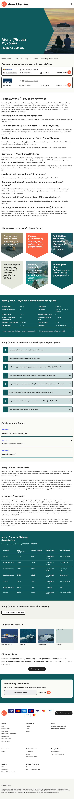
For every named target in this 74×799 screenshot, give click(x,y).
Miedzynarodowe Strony (33, 769)
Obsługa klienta (5, 728)
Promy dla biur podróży (57, 754)
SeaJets (43, 147)
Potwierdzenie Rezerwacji (58, 728)
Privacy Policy (5, 769)
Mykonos (35, 59)
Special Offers (5, 736)
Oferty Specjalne (6, 738)
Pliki (2, 767)
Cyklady (25, 59)
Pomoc (3, 751)
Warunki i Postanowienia (8, 772)
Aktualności (29, 751)
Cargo (28, 731)
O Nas (28, 754)
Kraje (2, 726)
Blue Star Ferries (6, 147)
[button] (38, 350)
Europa (17, 59)
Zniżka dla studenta (31, 756)
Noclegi (28, 726)
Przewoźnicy (5, 731)
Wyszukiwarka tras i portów (9, 733)
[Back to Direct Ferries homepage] (15, 4)
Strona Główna (6, 59)
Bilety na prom (5, 741)
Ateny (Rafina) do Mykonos (15, 612)
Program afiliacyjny (56, 751)
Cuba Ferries (29, 767)
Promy (28, 728)
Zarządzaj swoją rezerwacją (58, 726)
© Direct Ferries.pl (6, 785)
